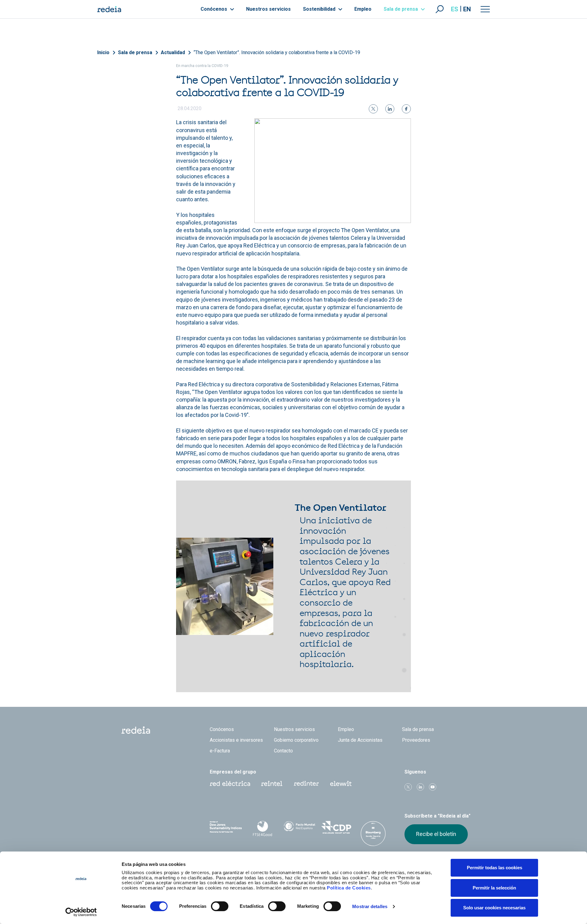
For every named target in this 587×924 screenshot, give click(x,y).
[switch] (219, 906)
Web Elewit (341, 783)
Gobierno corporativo (296, 740)
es (454, 9)
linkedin (420, 787)
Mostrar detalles (369, 906)
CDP (336, 827)
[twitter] (373, 108)
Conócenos (214, 9)
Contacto (283, 751)
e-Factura (220, 751)
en (467, 9)
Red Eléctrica (230, 783)
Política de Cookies (349, 887)
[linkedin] (389, 108)
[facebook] (406, 108)
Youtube (432, 787)
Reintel (271, 783)
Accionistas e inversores (236, 740)
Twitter (408, 787)
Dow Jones (226, 827)
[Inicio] (109, 9)
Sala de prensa (401, 9)
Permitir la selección (494, 887)
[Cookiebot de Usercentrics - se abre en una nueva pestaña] (81, 912)
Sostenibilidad (320, 9)
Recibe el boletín (436, 834)
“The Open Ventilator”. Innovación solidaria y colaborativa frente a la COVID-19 (277, 52)
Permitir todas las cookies (494, 867)
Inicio (103, 52)
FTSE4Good (263, 828)
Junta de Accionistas (360, 740)
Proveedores (416, 740)
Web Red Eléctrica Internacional (306, 783)
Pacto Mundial (299, 827)
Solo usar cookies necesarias (494, 907)
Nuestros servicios (268, 9)
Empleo (362, 9)
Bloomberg (373, 833)
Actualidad (173, 52)
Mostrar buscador (440, 9)
